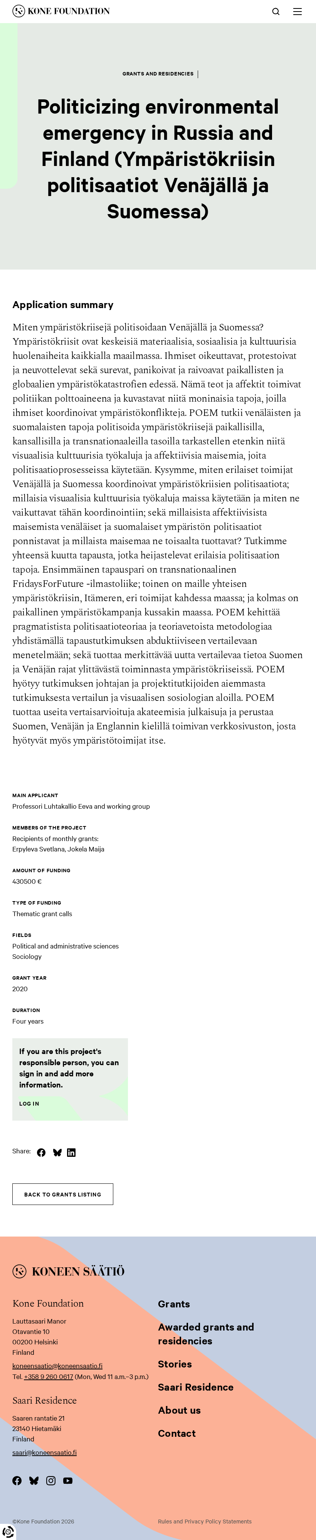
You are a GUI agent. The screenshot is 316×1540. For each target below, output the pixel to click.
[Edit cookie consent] (8, 1532)
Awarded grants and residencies (206, 1333)
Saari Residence (196, 1386)
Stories (175, 1363)
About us (179, 1409)
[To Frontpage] (158, 1272)
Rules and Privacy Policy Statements (205, 1521)
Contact (177, 1432)
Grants (174, 1303)
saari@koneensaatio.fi (44, 1452)
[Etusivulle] (101, 12)
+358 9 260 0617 (48, 1376)
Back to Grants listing (62, 1194)
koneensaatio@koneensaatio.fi (57, 1365)
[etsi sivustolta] (276, 11)
